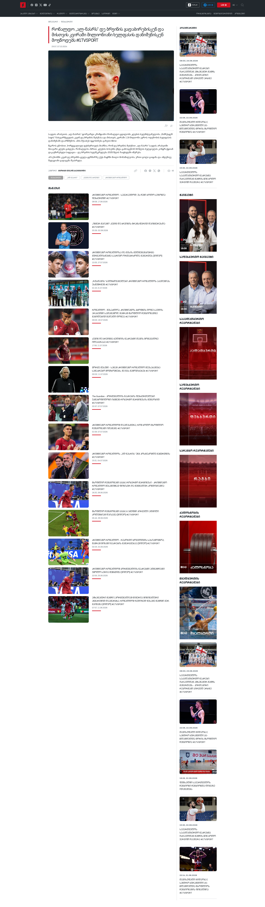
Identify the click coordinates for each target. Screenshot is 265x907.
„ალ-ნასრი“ (72, 178)
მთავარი (53, 22)
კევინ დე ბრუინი (91, 178)
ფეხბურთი (67, 22)
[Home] (23, 5)
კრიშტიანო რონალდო (116, 178)
